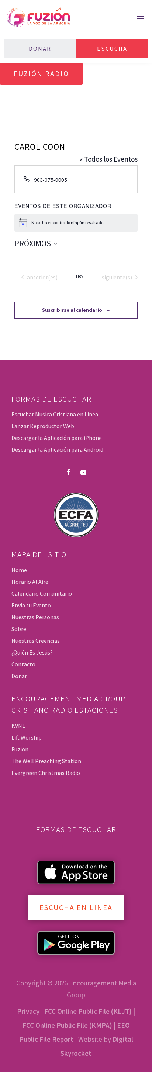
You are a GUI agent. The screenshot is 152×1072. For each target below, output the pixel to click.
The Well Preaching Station (46, 761)
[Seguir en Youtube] (83, 472)
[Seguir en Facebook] (69, 472)
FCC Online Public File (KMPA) (67, 1025)
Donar (40, 48)
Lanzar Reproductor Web (42, 426)
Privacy (28, 1011)
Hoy (79, 276)
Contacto (23, 664)
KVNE (18, 725)
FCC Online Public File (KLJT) (88, 1011)
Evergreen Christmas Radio (45, 772)
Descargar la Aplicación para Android (57, 449)
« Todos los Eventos (109, 159)
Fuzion (19, 749)
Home (19, 570)
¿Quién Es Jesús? (32, 652)
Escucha (112, 48)
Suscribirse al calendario (72, 310)
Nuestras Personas (35, 617)
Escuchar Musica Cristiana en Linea (54, 414)
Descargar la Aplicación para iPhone (56, 437)
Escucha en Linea (76, 907)
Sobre (18, 628)
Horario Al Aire (29, 581)
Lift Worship (26, 737)
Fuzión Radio (41, 73)
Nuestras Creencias (35, 640)
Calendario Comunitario (41, 593)
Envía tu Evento (31, 605)
